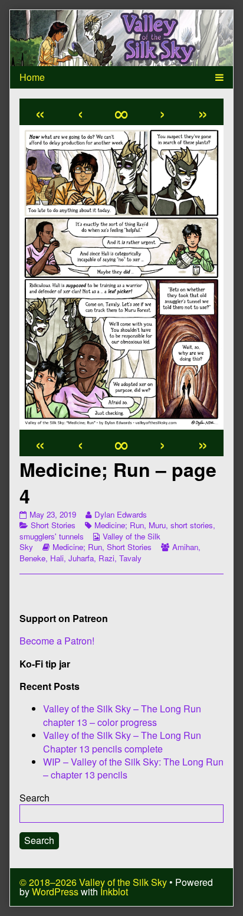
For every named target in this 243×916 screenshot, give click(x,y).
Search (34, 797)
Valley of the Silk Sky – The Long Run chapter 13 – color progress (122, 715)
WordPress (55, 891)
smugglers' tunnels (51, 536)
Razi (106, 558)
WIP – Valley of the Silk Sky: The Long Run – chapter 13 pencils (133, 768)
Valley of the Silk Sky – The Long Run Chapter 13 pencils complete (122, 741)
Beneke (32, 558)
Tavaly (130, 558)
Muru (157, 525)
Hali (57, 558)
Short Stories (53, 525)
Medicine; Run (119, 525)
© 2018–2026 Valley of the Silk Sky (93, 882)
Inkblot (114, 891)
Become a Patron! (56, 640)
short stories (191, 525)
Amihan (185, 546)
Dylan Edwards (120, 514)
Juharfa (81, 558)
